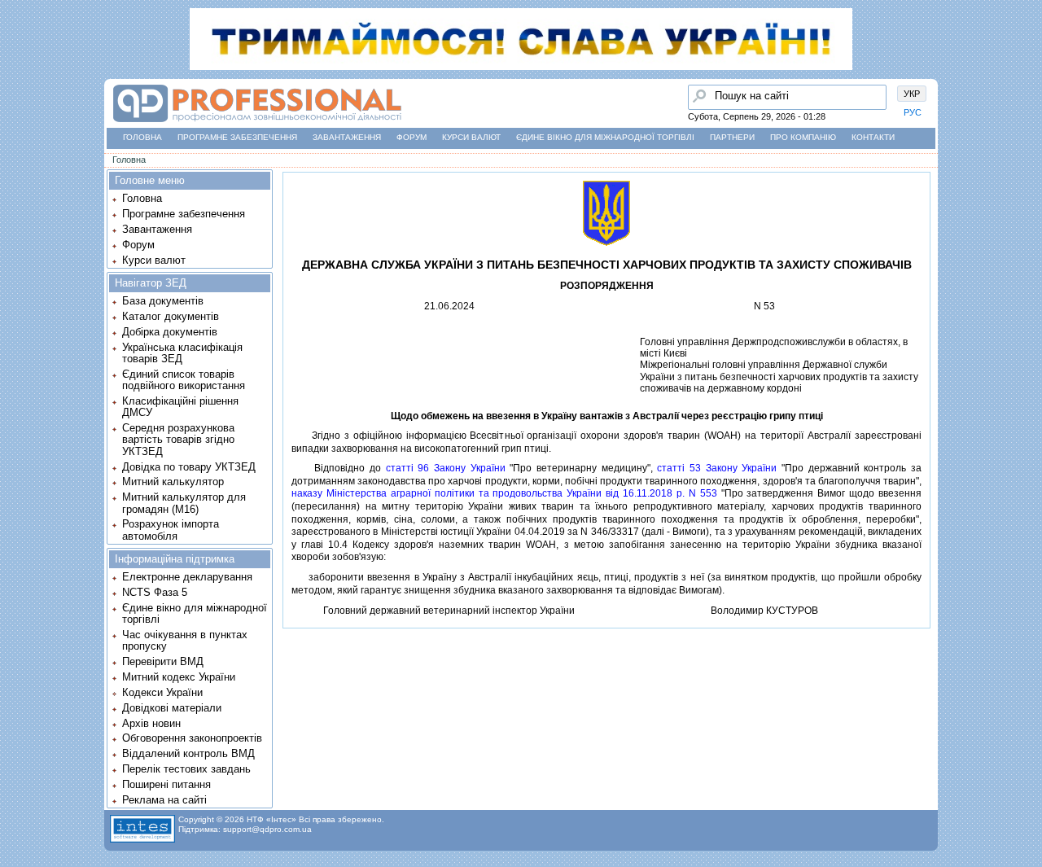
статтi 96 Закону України (446, 468)
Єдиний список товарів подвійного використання (183, 380)
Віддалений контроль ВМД (188, 753)
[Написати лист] (17, 201)
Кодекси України (162, 692)
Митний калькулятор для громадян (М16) (184, 503)
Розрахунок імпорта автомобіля (170, 529)
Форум (411, 137)
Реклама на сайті (164, 800)
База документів (163, 301)
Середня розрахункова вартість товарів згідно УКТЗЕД (178, 440)
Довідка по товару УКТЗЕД (189, 467)
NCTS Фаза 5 (154, 592)
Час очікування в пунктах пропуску (184, 640)
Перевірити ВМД (163, 661)
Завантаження (347, 137)
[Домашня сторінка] (256, 122)
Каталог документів (170, 316)
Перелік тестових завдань (186, 769)
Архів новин (151, 723)
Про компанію (803, 137)
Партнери (732, 137)
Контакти (873, 137)
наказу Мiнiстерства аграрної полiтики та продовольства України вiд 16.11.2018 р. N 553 (504, 493)
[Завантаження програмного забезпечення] (17, 108)
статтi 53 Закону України (717, 468)
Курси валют (471, 137)
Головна (142, 137)
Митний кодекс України (178, 677)
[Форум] (17, 139)
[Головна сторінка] (17, 77)
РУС (913, 112)
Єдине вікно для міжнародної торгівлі (605, 137)
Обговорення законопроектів (192, 738)
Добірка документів (169, 332)
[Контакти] (17, 170)
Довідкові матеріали (171, 708)
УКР (912, 94)
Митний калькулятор (173, 481)
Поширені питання (166, 784)
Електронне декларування (187, 577)
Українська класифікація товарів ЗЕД (182, 353)
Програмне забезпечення (237, 137)
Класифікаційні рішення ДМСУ (180, 406)
